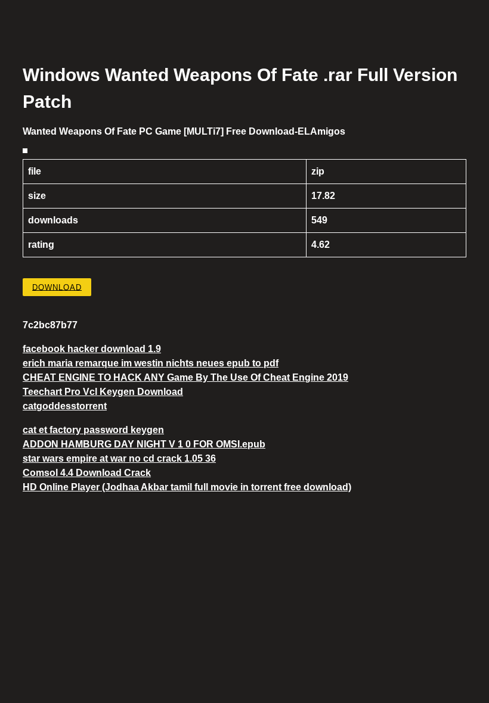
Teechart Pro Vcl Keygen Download (103, 392)
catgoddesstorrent (65, 406)
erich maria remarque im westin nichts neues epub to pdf (150, 363)
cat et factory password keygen (93, 430)
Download (57, 286)
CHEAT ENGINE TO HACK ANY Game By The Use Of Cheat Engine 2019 (185, 377)
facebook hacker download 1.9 (92, 349)
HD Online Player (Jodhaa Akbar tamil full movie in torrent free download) (187, 487)
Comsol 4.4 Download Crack (87, 473)
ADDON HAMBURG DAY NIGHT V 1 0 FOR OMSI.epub (144, 444)
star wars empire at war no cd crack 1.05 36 (119, 458)
